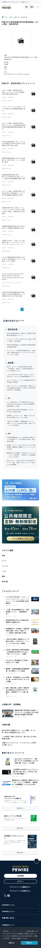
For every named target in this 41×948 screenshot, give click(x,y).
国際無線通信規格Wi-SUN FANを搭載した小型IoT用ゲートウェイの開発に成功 (13, 160)
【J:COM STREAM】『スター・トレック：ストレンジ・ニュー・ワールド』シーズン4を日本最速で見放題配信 (17, 600)
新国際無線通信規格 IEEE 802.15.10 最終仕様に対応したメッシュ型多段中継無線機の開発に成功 (14, 176)
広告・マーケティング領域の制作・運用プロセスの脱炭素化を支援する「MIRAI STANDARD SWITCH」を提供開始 (21, 388)
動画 (3, 576)
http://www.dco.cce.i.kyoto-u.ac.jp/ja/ (16, 74)
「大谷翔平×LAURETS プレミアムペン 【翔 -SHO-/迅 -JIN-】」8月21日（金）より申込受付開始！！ (25, 772)
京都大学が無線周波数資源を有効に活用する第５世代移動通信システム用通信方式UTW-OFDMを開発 (13, 294)
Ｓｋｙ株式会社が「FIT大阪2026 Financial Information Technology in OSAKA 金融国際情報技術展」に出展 (21, 404)
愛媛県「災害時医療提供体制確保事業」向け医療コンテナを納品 (17, 670)
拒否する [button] (12, 943)
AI (9, 398)
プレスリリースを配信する (20, 887)
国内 (26, 7)
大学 (10, 17)
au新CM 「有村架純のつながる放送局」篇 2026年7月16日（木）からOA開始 (18, 679)
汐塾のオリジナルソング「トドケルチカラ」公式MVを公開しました (19, 744)
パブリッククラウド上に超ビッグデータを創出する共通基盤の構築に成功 (13, 108)
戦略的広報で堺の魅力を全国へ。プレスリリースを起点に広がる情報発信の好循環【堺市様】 (26, 712)
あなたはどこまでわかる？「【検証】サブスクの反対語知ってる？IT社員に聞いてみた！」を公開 (26, 761)
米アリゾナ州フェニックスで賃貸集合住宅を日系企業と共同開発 (21, 381)
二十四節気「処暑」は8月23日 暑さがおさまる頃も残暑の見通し (19, 737)
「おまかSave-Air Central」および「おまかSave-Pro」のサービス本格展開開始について (21, 375)
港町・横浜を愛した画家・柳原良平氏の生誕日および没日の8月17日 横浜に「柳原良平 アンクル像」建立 (17, 691)
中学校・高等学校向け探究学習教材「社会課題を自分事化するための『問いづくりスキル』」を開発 (17, 652)
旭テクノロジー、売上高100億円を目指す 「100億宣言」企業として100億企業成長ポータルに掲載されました (21, 368)
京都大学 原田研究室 (8, 97)
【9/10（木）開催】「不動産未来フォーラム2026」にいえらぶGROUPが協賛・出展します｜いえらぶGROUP (21, 423)
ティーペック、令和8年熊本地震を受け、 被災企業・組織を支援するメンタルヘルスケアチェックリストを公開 (21, 352)
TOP (5, 17)
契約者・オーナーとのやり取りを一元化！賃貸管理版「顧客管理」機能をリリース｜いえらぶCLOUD (21, 447)
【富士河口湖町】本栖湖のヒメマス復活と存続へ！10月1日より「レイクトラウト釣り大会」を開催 (17, 641)
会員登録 (20, 876)
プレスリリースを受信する (20, 891)
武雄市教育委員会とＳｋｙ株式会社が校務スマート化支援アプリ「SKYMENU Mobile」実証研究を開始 (21, 439)
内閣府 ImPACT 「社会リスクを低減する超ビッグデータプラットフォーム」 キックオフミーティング (13, 242)
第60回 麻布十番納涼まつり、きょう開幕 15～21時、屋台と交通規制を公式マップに (18, 731)
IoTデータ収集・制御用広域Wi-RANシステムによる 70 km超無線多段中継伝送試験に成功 (13, 92)
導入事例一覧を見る (20, 717)
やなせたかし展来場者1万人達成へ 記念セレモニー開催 (17, 661)
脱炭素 (11, 363)
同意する (29, 943)
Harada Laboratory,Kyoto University (12, 282)
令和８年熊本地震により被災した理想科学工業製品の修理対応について (21, 334)
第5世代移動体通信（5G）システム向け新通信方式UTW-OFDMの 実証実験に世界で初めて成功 (13, 143)
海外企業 (5, 581)
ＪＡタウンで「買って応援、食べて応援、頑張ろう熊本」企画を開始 (21, 340)
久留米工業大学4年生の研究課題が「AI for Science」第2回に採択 (20, 411)
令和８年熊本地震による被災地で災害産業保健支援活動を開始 (21, 346)
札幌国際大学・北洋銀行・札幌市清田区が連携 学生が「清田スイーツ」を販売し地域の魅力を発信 (17, 631)
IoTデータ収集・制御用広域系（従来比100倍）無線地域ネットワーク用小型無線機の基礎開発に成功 (13, 193)
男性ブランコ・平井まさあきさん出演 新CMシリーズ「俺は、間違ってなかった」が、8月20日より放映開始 (21, 462)
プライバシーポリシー (18, 931)
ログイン (20, 881)
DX (9, 434)
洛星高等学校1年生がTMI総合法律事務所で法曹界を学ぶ (17, 621)
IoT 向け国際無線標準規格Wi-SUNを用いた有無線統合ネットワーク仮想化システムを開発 (13, 259)
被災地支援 (12, 329)
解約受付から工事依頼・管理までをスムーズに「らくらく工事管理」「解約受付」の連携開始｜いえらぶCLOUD (21, 455)
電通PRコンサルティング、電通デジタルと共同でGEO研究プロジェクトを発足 (21, 416)
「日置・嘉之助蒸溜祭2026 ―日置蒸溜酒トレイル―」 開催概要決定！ (17, 612)
